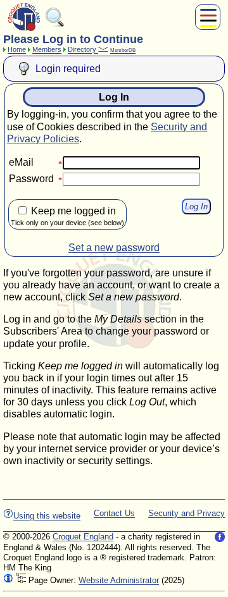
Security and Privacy (186, 513)
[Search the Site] (55, 24)
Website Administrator (119, 580)
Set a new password (114, 247)
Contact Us (114, 513)
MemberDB (123, 50)
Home (17, 49)
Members (46, 49)
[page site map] (21, 580)
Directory (83, 49)
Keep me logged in (67, 216)
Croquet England (83, 536)
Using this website (46, 515)
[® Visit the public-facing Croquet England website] (24, 29)
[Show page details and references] (8, 580)
